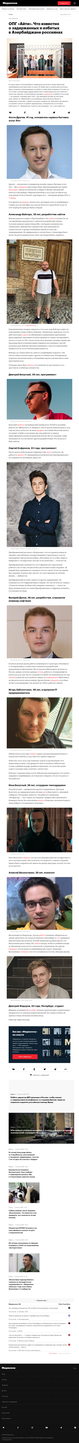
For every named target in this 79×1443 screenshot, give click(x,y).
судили (25, 335)
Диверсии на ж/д (52, 9)
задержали (48, 94)
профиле (40, 430)
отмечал (30, 365)
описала (41, 800)
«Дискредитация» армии (36, 9)
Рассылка (5, 1396)
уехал (49, 452)
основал (32, 754)
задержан (22, 187)
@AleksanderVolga (31, 325)
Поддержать (64, 3)
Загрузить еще (41, 1300)
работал (42, 935)
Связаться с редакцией (41, 1075)
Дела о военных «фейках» (68, 9)
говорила (26, 858)
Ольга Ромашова (13, 18)
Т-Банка (12, 198)
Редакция (5, 1385)
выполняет (13, 190)
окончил (21, 425)
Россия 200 (6, 1413)
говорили (54, 680)
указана (12, 677)
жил (44, 792)
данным (25, 202)
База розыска (6, 1418)
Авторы (4, 1379)
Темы (3, 1374)
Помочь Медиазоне (25, 1056)
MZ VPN (4, 1407)
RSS (4, 1390)
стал (58, 938)
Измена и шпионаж (8, 9)
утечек (40, 672)
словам (51, 218)
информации (52, 677)
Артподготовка (21, 9)
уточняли (24, 952)
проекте (20, 455)
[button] (74, 3)
